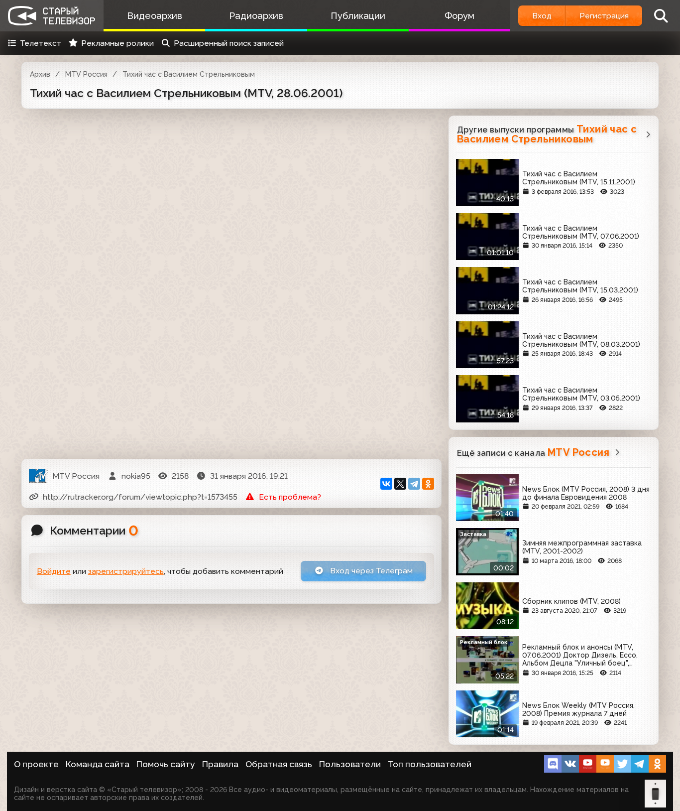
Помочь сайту (165, 764)
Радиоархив (256, 15)
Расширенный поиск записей (229, 43)
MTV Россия (86, 74)
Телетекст (40, 43)
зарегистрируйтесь (126, 571)
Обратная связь (278, 764)
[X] (400, 484)
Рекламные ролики (117, 43)
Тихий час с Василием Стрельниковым (188, 74)
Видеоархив (154, 15)
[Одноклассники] (428, 484)
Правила (220, 764)
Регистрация (604, 15)
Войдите (54, 571)
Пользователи (350, 764)
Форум (459, 15)
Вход (542, 15)
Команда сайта (97, 764)
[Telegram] (414, 484)
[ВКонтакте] (386, 484)
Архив (40, 74)
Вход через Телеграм (370, 570)
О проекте (36, 764)
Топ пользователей (429, 764)
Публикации (358, 15)
